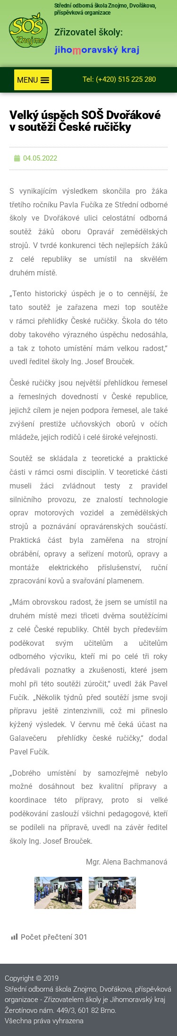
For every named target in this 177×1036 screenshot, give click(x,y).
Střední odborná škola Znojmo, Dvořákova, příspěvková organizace (105, 9)
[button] (33, 79)
